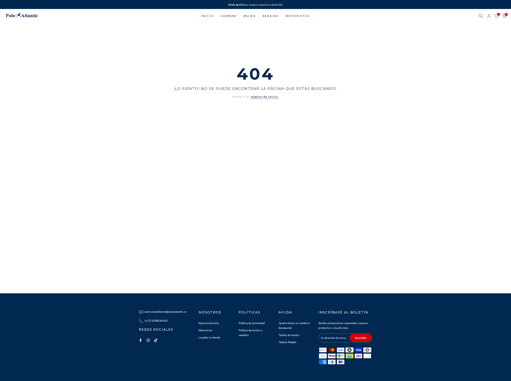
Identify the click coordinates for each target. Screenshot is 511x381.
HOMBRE (229, 16)
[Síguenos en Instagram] (148, 340)
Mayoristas (205, 330)
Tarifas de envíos (288, 335)
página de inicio (264, 96)
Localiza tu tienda (209, 337)
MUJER (250, 16)
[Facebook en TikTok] (155, 340)
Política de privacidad (252, 323)
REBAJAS (271, 16)
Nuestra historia (209, 323)
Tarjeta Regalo (287, 342)
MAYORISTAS (298, 16)
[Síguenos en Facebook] (140, 340)
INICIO (207, 16)
